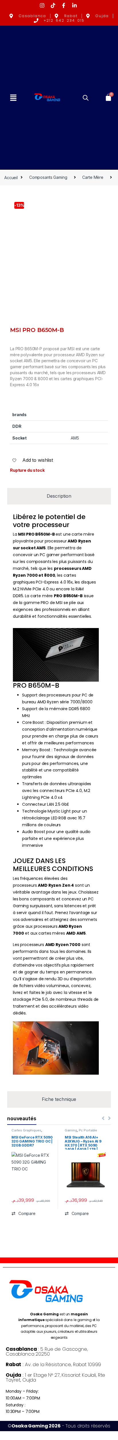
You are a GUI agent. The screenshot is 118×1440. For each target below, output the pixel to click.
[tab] (59, 496)
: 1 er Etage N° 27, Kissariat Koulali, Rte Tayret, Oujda (55, 1377)
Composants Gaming (48, 177)
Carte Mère (92, 177)
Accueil (11, 177)
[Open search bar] (85, 97)
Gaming (71, 1130)
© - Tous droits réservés (59, 1426)
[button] (13, 98)
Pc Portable (88, 1130)
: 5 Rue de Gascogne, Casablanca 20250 (47, 1351)
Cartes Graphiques (26, 1130)
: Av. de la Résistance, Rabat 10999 (53, 1364)
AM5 (75, 438)
